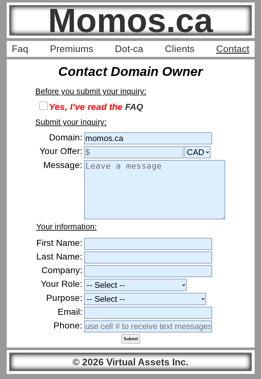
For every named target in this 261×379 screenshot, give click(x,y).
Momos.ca (130, 20)
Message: (62, 165)
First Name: (59, 243)
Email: (70, 312)
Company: (61, 270)
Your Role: (61, 284)
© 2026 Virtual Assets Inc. (130, 362)
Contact (232, 49)
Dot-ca (129, 49)
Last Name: (59, 256)
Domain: (65, 137)
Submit (130, 338)
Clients (179, 49)
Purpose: (64, 298)
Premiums (71, 49)
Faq (20, 49)
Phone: (67, 325)
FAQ (134, 107)
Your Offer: (60, 151)
